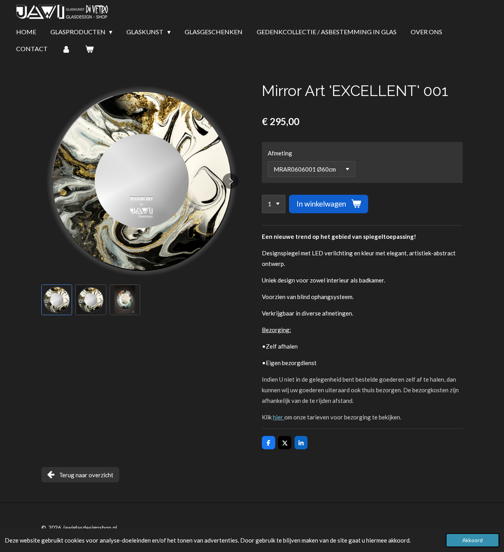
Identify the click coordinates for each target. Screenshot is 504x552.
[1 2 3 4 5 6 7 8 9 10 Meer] (273, 204)
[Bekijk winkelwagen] (89, 49)
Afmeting (280, 153)
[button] (56, 299)
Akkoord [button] (472, 540)
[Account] (66, 49)
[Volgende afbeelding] (230, 181)
